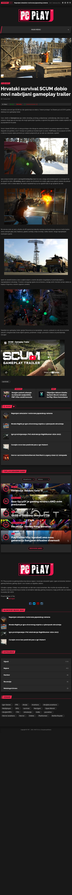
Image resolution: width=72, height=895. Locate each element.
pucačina (48, 712)
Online (31, 716)
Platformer (43, 716)
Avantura (35, 705)
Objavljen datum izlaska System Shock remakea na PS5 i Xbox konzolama (57, 395)
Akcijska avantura (50, 705)
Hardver (7, 675)
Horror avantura (8, 716)
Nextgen (37, 708)
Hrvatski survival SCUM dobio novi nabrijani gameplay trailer (36, 91)
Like (12, 104)
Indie (38, 712)
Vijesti (6, 661)
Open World (50, 708)
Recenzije (7, 682)
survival (5, 382)
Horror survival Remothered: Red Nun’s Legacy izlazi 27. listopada (39, 455)
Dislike (20, 104)
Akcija (25, 705)
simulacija (27, 712)
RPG (17, 708)
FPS (16, 705)
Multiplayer (6, 708)
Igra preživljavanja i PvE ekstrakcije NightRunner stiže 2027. (36, 434)
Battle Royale (57, 716)
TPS (17, 712)
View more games (35, 548)
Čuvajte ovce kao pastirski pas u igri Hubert (29, 445)
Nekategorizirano (10, 688)
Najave (6, 668)
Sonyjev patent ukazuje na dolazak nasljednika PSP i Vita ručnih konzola (22, 395)
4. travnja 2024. (6, 99)
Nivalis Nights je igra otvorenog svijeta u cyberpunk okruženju (37, 424)
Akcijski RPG (6, 712)
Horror (21, 716)
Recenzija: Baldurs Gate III (27, 490)
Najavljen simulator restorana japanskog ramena (31, 3)
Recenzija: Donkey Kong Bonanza (31, 526)
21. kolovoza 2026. (56, 3)
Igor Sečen (6, 705)
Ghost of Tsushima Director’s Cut (30, 515)
